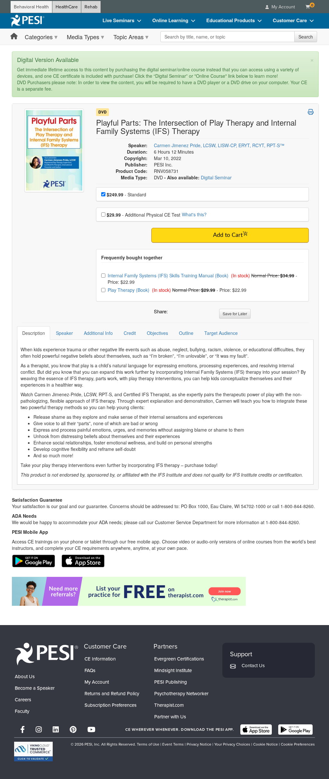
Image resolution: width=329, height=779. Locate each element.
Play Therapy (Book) (129, 290)
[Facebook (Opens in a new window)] (22, 729)
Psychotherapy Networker (181, 693)
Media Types (83, 36)
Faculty (22, 711)
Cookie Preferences (298, 744)
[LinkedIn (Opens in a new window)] (55, 729)
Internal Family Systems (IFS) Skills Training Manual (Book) (169, 275)
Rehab (90, 7)
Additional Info (98, 333)
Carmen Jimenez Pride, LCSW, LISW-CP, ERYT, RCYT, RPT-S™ (219, 145)
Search (305, 36)
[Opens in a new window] (165, 591)
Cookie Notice (265, 744)
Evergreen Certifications (179, 658)
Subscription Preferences (110, 705)
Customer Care (290, 20)
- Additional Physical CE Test (143, 214)
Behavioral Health (31, 7)
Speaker (64, 333)
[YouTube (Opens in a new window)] (91, 729)
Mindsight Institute (173, 670)
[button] (174, 313)
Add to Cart (228, 235)
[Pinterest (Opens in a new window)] (73, 729)
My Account (96, 681)
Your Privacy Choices (232, 744)
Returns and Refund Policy (111, 693)
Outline (186, 333)
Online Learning (170, 20)
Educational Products (230, 20)
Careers (23, 699)
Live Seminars (118, 20)
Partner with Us (170, 716)
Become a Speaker (35, 688)
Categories (39, 36)
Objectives (157, 333)
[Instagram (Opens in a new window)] (38, 729)
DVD (102, 112)
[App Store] (256, 729)
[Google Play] (295, 729)
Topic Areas (128, 36)
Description (33, 333)
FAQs (89, 670)
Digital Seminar (216, 177)
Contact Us (253, 665)
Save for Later (235, 313)
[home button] (14, 36)
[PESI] (46, 653)
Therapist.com (169, 705)
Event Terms (173, 744)
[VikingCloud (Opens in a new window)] (33, 751)
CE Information (100, 658)
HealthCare (67, 7)
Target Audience (221, 333)
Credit (130, 333)
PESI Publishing (170, 681)
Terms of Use (148, 744)
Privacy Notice (199, 744)
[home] (27, 21)
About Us (25, 676)
